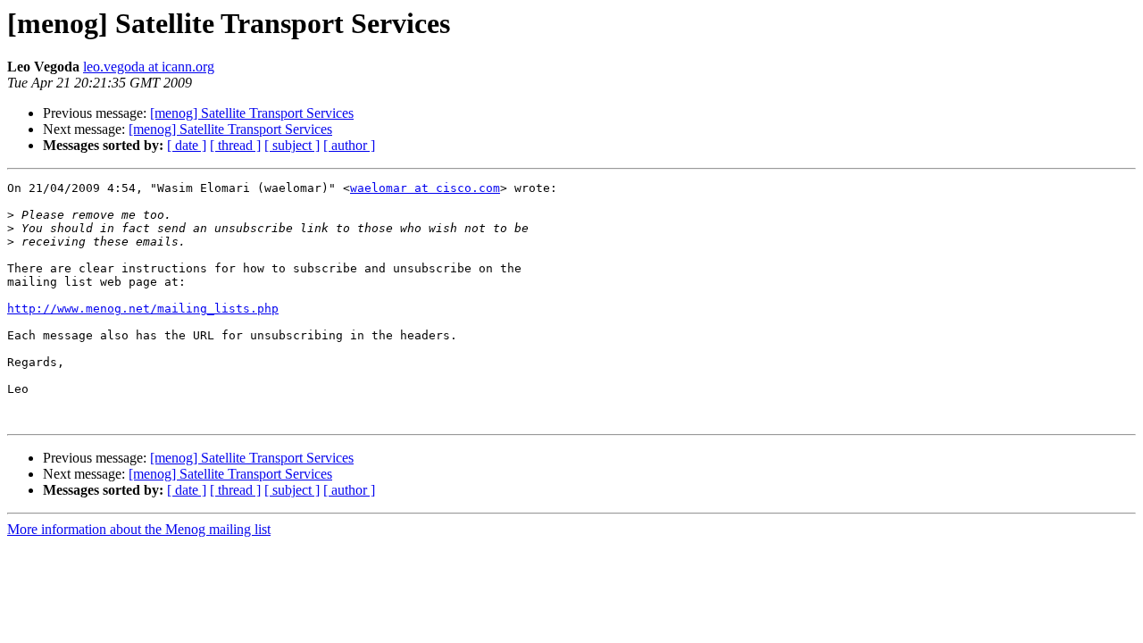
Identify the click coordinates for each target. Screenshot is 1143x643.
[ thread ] (235, 145)
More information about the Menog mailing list (139, 529)
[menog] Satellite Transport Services (252, 113)
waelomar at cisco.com (425, 188)
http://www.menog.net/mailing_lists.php (143, 308)
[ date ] (186, 145)
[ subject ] (292, 145)
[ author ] (349, 145)
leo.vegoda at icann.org (148, 66)
